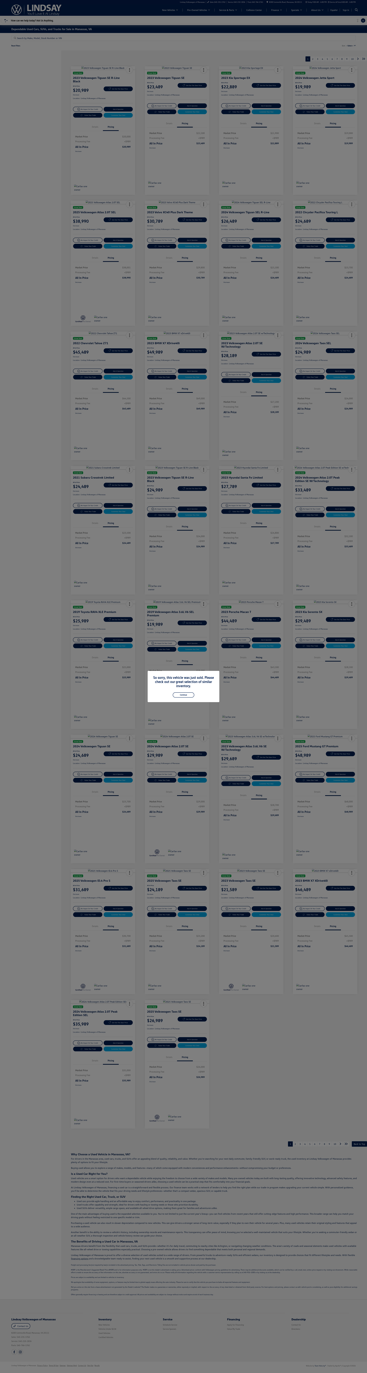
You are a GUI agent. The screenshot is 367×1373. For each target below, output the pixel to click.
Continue (183, 695)
